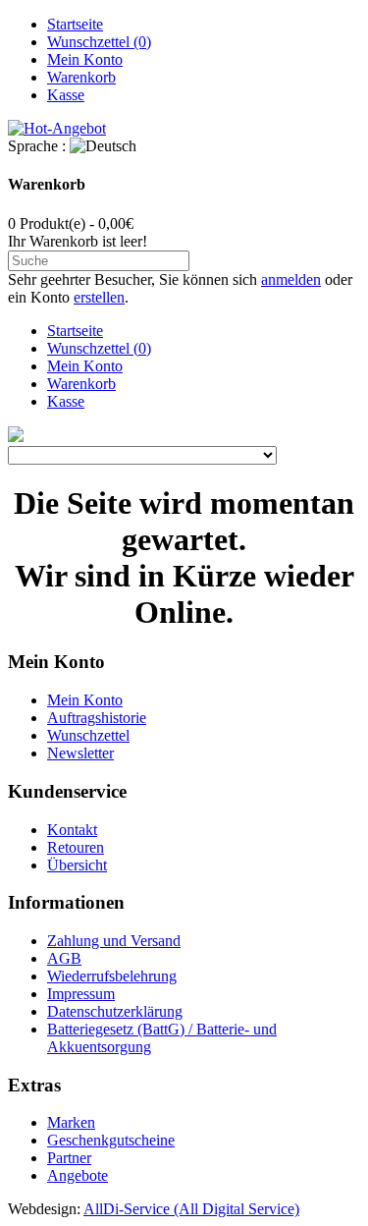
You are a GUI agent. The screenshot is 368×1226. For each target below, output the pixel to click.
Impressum (81, 993)
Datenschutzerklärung (115, 1011)
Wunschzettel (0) (99, 41)
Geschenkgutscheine (111, 1140)
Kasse (65, 94)
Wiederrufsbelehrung (112, 976)
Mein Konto (85, 59)
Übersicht (77, 865)
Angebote (77, 1175)
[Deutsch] (103, 146)
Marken (71, 1122)
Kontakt (72, 829)
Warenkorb (81, 77)
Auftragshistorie (96, 717)
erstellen (99, 297)
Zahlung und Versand (114, 940)
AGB (64, 958)
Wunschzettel (88, 735)
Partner (69, 1157)
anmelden (291, 279)
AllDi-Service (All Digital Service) (191, 1208)
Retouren (75, 847)
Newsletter (80, 753)
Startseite (75, 24)
